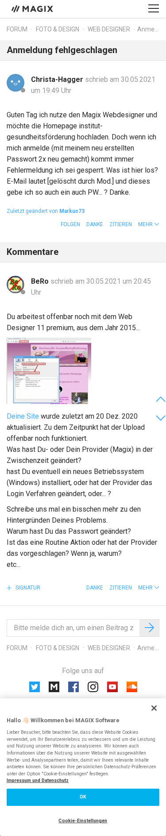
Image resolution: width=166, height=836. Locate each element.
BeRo (40, 281)
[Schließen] (154, 708)
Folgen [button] (70, 224)
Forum (17, 29)
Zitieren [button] (120, 224)
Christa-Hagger (58, 79)
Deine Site (23, 416)
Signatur (27, 588)
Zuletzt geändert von (46, 211)
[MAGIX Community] (33, 8)
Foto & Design (57, 29)
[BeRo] (15, 284)
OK (83, 797)
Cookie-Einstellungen (82, 821)
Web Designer (109, 29)
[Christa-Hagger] (15, 83)
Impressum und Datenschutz (38, 780)
